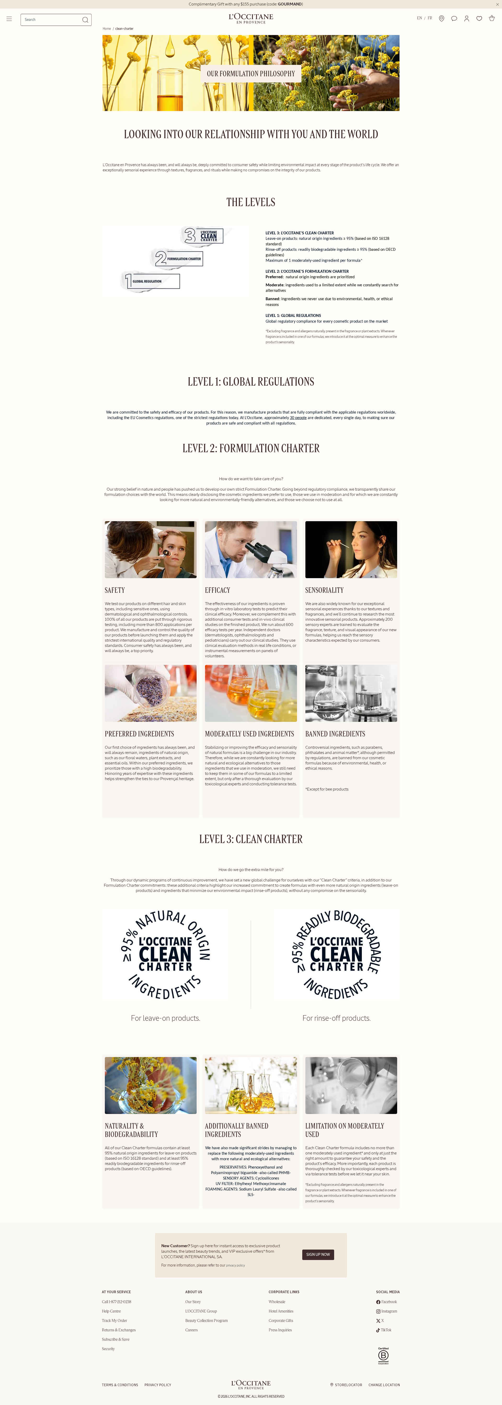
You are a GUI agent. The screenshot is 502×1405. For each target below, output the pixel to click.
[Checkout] (492, 18)
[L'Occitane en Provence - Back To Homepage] (251, 1388)
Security (108, 1349)
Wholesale (277, 1302)
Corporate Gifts (281, 1321)
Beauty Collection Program (206, 1321)
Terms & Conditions (120, 1385)
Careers (191, 1330)
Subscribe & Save (115, 1340)
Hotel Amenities (281, 1311)
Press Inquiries (280, 1330)
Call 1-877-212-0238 (116, 1302)
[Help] (454, 18)
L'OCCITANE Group (201, 1311)
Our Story (193, 1302)
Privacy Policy (158, 1385)
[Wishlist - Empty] (479, 18)
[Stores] (441, 18)
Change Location (384, 1385)
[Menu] (9, 19)
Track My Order (114, 1321)
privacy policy (235, 1265)
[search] (53, 19)
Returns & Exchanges (119, 1330)
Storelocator (348, 1385)
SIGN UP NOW (318, 1254)
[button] (467, 18)
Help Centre (111, 1311)
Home (107, 29)
